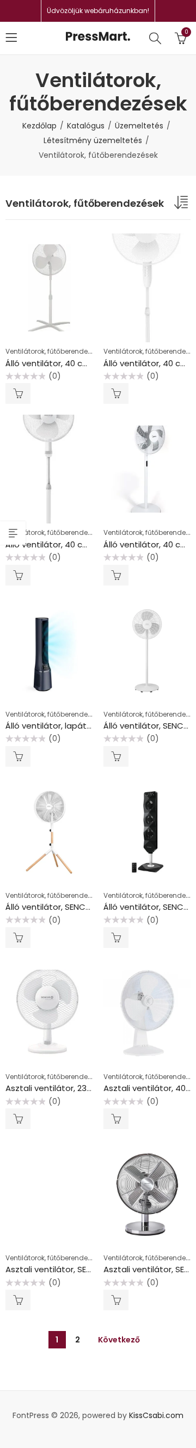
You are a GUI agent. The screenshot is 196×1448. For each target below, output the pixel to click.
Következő (119, 1339)
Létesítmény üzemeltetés (93, 140)
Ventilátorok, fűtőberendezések (55, 351)
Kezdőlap (39, 125)
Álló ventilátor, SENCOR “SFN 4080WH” (80, 907)
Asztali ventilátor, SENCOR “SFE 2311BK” (81, 1269)
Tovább (17, 393)
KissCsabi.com (156, 1415)
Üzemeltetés (139, 125)
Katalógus (86, 125)
